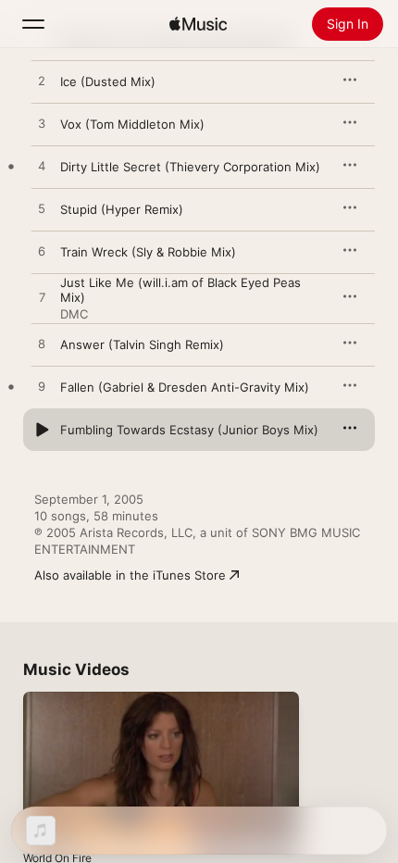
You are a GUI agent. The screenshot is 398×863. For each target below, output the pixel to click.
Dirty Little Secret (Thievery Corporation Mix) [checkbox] (190, 166)
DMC (74, 313)
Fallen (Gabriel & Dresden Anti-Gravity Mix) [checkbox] (184, 387)
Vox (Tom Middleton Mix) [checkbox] (132, 124)
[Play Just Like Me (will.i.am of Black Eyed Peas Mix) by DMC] (41, 298)
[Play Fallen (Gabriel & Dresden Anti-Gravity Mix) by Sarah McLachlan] (41, 387)
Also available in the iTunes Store (130, 575)
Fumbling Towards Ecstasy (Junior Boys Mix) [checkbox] (189, 429)
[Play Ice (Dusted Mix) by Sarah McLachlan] (41, 81)
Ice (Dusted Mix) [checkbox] (107, 81)
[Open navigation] (33, 24)
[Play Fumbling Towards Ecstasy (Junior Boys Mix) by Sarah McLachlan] (41, 429)
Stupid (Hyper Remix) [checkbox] (121, 209)
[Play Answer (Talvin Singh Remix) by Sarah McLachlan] (41, 344)
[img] (198, 24)
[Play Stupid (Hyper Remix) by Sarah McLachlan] (41, 209)
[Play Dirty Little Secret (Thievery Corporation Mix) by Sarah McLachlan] (41, 166)
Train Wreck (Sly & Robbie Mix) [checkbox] (148, 251)
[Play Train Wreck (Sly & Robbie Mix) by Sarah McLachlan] (41, 252)
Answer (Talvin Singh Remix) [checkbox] (142, 344)
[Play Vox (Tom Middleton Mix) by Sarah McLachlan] (41, 124)
